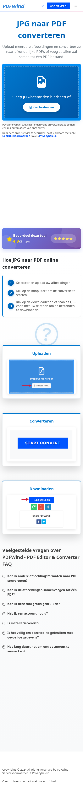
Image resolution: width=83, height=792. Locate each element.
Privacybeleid (47, 136)
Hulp (54, 781)
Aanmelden (58, 5)
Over (5, 781)
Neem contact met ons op (30, 781)
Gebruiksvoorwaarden (16, 136)
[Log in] (43, 5)
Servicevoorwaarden (15, 773)
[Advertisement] (41, 182)
